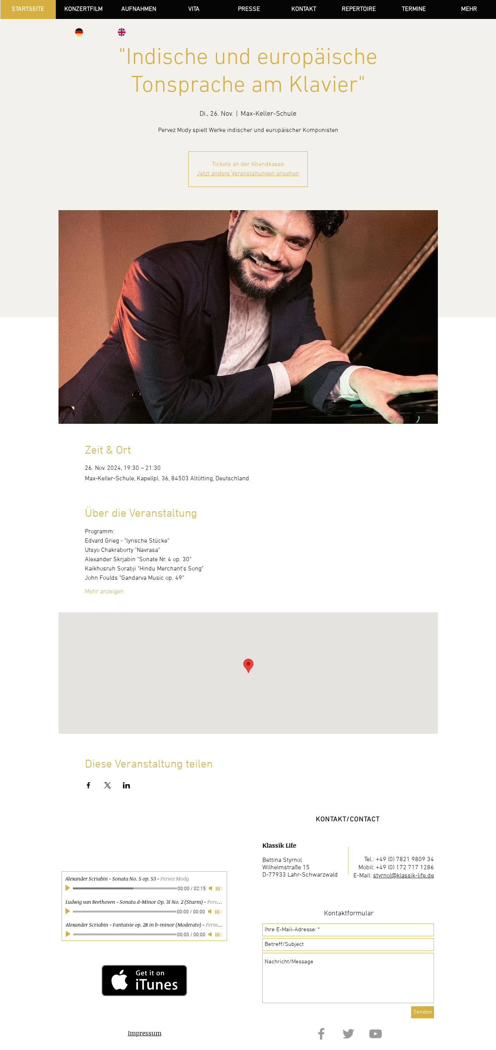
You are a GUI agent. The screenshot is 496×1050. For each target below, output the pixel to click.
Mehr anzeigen (104, 592)
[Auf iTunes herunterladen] (144, 980)
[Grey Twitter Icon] (348, 1033)
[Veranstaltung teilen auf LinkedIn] (126, 785)
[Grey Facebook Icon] (321, 1033)
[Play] (68, 911)
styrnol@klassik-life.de (403, 876)
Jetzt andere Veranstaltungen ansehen (248, 174)
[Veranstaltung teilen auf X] (107, 785)
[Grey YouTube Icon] (375, 1033)
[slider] (219, 912)
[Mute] (210, 911)
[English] (121, 32)
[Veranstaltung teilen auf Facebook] (88, 785)
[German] (79, 32)
